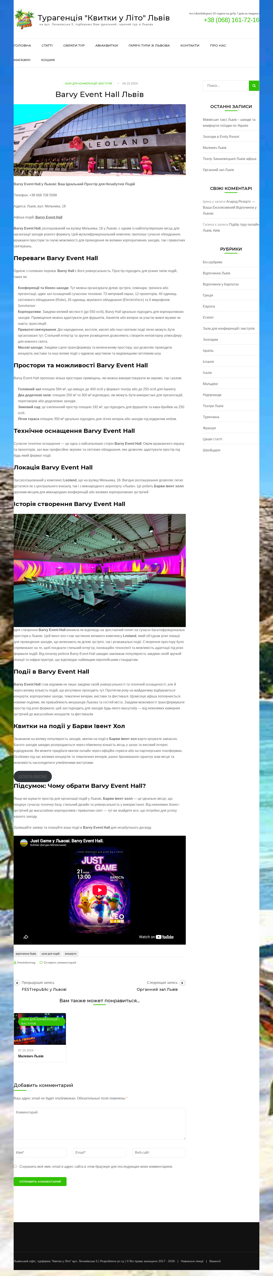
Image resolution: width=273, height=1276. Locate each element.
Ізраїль (208, 350)
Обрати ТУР (74, 45)
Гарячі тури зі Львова (149, 45)
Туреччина (211, 417)
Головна (22, 45)
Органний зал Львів (218, 170)
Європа (209, 306)
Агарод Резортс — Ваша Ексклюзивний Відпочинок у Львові (230, 207)
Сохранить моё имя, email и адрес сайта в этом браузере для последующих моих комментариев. (96, 1166)
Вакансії (215, 1261)
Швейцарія (211, 450)
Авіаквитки (106, 45)
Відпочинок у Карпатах (221, 284)
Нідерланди (212, 395)
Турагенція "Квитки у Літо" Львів (104, 17)
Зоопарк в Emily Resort (221, 136)
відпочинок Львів (26, 953)
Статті (47, 45)
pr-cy (120, 1261)
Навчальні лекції (192, 1261)
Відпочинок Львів (216, 273)
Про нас (218, 45)
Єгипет (208, 317)
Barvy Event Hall (48, 217)
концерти (70, 953)
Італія (207, 373)
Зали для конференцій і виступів (88, 83)
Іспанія (208, 362)
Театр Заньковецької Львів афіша (229, 159)
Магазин (22, 60)
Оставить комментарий (60, 962)
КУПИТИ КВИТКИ (33, 776)
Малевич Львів (31, 1056)
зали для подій (50, 953)
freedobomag (26, 962)
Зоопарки (210, 339)
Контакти (189, 45)
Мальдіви (210, 384)
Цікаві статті (212, 439)
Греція (208, 295)
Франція (209, 428)
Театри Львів (213, 406)
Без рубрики (212, 262)
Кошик (48, 60)
